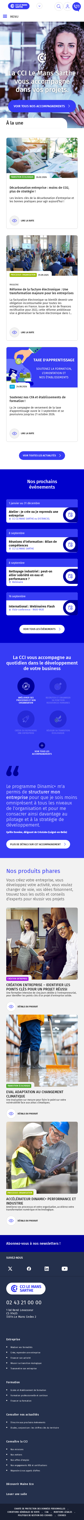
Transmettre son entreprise (24, 1368)
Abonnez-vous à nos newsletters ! (33, 1243)
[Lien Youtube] (69, 1269)
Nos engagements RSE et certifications (29, 1465)
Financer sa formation (21, 1401)
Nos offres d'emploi (20, 1460)
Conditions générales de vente (23, 1512)
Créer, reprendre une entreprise (25, 1353)
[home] (18, 5)
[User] (67, 6)
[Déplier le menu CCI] (39, 6)
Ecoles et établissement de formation (28, 1390)
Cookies (62, 1515)
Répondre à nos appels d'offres (25, 1471)
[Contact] (76, 6)
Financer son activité (20, 1358)
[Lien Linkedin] (51, 1269)
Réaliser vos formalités (21, 1347)
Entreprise (13, 1339)
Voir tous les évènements (39, 630)
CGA (46, 1512)
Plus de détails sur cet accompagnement (35, 846)
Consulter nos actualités (22, 1414)
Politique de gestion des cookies (35, 1515)
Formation (13, 1382)
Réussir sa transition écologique (26, 1363)
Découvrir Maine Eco (20, 1484)
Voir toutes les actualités (39, 457)
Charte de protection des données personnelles (39, 1509)
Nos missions (17, 1449)
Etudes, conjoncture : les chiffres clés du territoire (35, 1428)
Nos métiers (16, 1455)
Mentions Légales (63, 1512)
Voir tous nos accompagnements (39, 108)
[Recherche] (59, 6)
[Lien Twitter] (15, 1269)
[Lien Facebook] (33, 1269)
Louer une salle (16, 1494)
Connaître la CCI (17, 1441)
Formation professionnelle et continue (29, 1395)
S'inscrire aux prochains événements (28, 1422)
